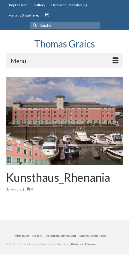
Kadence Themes (83, 244)
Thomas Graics (64, 44)
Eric (19, 189)
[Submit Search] (34, 25)
